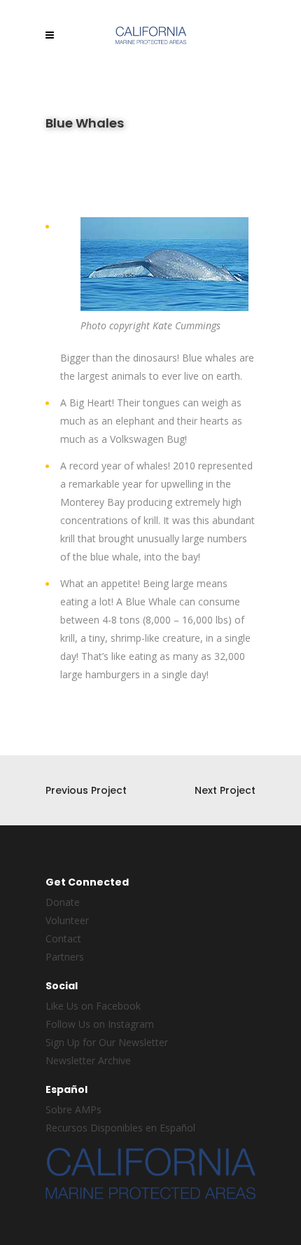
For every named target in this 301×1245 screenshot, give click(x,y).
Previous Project (86, 790)
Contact (63, 938)
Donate (63, 902)
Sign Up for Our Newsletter (107, 1042)
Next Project (225, 790)
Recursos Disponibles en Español (120, 1127)
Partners (65, 956)
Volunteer (67, 920)
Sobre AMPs (74, 1109)
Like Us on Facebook (93, 1005)
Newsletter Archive (88, 1060)
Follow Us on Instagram (100, 1024)
